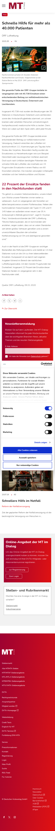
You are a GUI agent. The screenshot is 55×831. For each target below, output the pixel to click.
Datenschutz (36, 356)
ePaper (35, 809)
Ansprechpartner (8, 702)
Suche (4, 768)
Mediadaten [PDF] (40, 806)
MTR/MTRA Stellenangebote (13, 681)
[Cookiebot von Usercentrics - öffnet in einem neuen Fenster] (41, 364)
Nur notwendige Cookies (27, 465)
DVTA (4, 692)
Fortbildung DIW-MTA (11, 735)
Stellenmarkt (12, 605)
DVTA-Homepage (9, 710)
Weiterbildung (7, 717)
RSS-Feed (6, 773)
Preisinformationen (9, 747)
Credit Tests (6, 722)
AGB (34, 803)
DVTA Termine (7, 731)
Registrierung (7, 756)
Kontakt (5, 751)
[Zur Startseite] (17, 6)
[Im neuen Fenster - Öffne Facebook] (4, 817)
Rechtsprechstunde (9, 697)
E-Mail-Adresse (11, 346)
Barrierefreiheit (38, 801)
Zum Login (14, 576)
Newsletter (37, 792)
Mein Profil (6, 764)
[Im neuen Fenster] (9, 817)
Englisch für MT (8, 726)
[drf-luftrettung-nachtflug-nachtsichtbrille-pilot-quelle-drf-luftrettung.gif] (24, 59)
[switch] (46, 415)
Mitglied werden (8, 706)
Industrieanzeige (13, 609)
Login (4, 760)
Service (5, 742)
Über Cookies (38, 798)
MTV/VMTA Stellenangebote (13, 685)
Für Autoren (7, 777)
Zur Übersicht (10, 308)
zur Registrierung (17, 569)
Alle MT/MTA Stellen (10, 668)
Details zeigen (40, 442)
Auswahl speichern (27, 458)
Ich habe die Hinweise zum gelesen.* (28, 356)
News (5, 15)
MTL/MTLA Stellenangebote (13, 677)
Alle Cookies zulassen (27, 450)
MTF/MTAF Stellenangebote (13, 673)
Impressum (37, 789)
